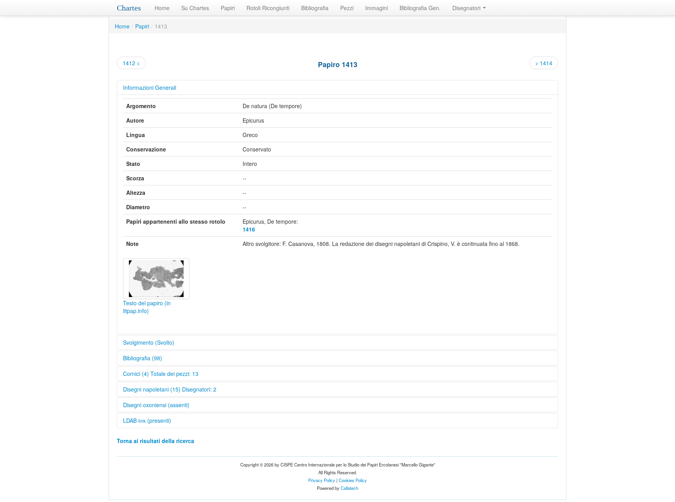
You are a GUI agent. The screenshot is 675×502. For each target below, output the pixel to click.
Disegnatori (467, 8)
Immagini (376, 8)
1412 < (131, 63)
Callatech (349, 488)
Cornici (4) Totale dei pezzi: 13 (160, 373)
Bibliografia (315, 8)
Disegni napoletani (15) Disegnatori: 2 (169, 389)
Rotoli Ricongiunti (267, 8)
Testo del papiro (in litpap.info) (147, 307)
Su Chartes (195, 8)
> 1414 (543, 63)
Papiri (228, 8)
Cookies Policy (353, 480)
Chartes (129, 8)
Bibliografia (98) (142, 358)
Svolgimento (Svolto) (148, 342)
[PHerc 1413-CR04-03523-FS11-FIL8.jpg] (156, 278)
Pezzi (347, 8)
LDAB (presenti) (147, 420)
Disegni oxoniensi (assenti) (156, 405)
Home (162, 8)
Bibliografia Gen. (420, 8)
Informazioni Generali (149, 87)
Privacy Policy (321, 480)
